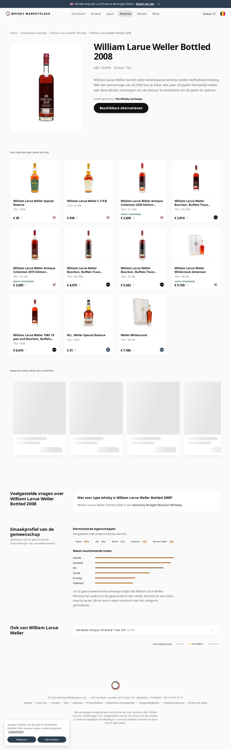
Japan (110, 14)
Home (13, 33)
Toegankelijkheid (149, 703)
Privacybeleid (94, 703)
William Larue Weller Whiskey (68, 33)
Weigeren (21, 739)
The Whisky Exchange (128, 99)
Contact (55, 703)
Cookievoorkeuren (174, 703)
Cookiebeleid (16, 731)
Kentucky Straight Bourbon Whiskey (157, 505)
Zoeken (28, 703)
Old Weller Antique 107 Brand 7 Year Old (100, 630)
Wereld (142, 14)
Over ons (41, 703)
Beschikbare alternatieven (121, 108)
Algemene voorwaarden (120, 703)
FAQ (66, 703)
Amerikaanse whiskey (34, 33)
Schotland (78, 14)
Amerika (125, 14)
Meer (156, 14)
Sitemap (77, 703)
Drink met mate (197, 703)
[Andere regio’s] (222, 13)
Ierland (96, 14)
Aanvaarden (52, 739)
